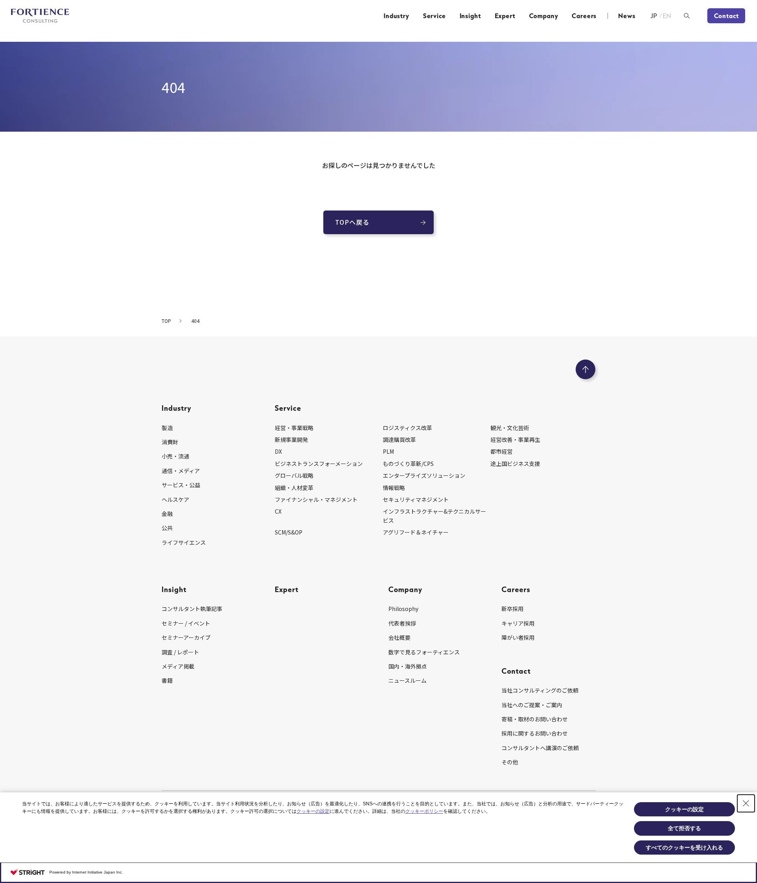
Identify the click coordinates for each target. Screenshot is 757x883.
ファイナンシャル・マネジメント (316, 499)
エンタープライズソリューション (424, 475)
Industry (396, 16)
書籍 (167, 680)
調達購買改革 (399, 439)
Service (434, 16)
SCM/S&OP (288, 532)
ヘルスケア (175, 499)
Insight (470, 16)
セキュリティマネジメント (416, 499)
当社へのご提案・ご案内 (532, 705)
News (626, 16)
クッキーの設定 (313, 811)
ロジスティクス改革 (407, 428)
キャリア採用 (518, 623)
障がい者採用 (518, 637)
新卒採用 (513, 609)
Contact (726, 16)
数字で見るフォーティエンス (424, 652)
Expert (505, 16)
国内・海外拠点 (407, 666)
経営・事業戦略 (294, 428)
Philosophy (403, 609)
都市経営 (501, 451)
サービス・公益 (181, 485)
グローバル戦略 (294, 475)
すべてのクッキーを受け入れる (684, 847)
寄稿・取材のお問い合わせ (535, 719)
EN (667, 16)
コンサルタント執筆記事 (192, 609)
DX (278, 451)
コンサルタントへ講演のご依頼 (540, 748)
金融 (167, 514)
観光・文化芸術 (509, 428)
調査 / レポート (180, 652)
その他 (510, 762)
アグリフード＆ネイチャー (416, 532)
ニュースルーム (407, 680)
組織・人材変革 (294, 488)
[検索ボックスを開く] (687, 16)
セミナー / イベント (186, 623)
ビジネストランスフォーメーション (319, 464)
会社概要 (399, 637)
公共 (167, 528)
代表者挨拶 (402, 623)
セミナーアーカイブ (186, 637)
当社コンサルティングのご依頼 (540, 690)
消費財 (170, 442)
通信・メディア (181, 471)
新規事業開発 (291, 439)
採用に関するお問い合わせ (535, 733)
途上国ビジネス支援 (515, 464)
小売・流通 (175, 456)
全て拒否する (684, 828)
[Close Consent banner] (746, 803)
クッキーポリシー (424, 811)
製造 (167, 428)
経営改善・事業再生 (515, 439)
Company (543, 16)
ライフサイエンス (184, 542)
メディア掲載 (178, 666)
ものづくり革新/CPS (408, 464)
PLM (388, 451)
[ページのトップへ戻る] (585, 369)
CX (278, 511)
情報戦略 (394, 488)
